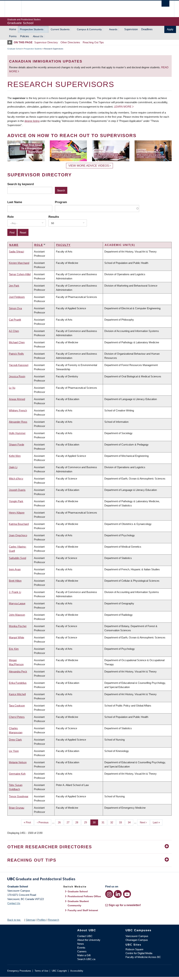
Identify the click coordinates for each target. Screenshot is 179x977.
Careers (82, 951)
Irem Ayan (15, 569)
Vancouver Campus (137, 936)
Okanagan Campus (137, 939)
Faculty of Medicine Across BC (143, 957)
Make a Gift (84, 955)
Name (14, 244)
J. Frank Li (15, 592)
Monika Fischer (18, 626)
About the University (88, 939)
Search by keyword (20, 184)
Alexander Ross (18, 421)
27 (69, 822)
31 (104, 822)
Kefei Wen (15, 455)
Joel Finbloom (17, 296)
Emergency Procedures (19, 970)
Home (12, 29)
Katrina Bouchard (19, 523)
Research (53, 919)
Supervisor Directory (46, 42)
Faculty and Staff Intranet (83, 910)
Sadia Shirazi (16, 251)
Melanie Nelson (18, 762)
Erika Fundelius (18, 682)
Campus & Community (89, 29)
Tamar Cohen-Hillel (20, 274)
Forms (13, 36)
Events (81, 947)
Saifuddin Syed (17, 558)
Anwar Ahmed (17, 399)
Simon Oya (15, 308)
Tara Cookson (17, 705)
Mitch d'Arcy (16, 478)
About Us (38, 36)
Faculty (63, 244)
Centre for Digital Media (139, 953)
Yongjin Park (16, 501)
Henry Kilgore (16, 512)
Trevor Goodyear (18, 796)
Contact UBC (84, 936)
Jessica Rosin (17, 376)
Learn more (122, 106)
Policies (24, 36)
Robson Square (134, 949)
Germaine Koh (17, 773)
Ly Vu (12, 387)
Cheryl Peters (17, 716)
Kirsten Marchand (19, 262)
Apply (170, 29)
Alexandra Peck (18, 671)
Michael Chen (17, 342)
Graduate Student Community (78, 903)
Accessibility (76, 970)
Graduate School (14, 49)
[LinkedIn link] (118, 894)
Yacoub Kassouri (18, 365)
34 (130, 822)
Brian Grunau (16, 807)
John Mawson (17, 614)
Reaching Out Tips (93, 42)
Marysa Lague (17, 603)
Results (53, 216)
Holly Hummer (17, 433)
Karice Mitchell (17, 694)
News (80, 943)
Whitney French (18, 410)
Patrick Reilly (16, 353)
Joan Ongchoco (18, 535)
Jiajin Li (13, 467)
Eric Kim (14, 648)
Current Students (60, 29)
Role (10, 216)
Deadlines (147, 29)
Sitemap (30, 919)
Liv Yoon (14, 750)
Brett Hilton (15, 580)
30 (95, 822)
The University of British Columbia (15, 9)
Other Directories (70, 42)
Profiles (41, 919)
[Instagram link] (109, 894)
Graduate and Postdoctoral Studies (89, 879)
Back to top (14, 919)
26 (60, 822)
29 (87, 822)
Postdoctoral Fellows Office (84, 896)
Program (61, 202)
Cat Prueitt (15, 319)
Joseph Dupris (17, 489)
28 (78, 822)
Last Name (14, 202)
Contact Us (13, 903)
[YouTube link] (127, 894)
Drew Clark (15, 739)
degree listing (32, 120)
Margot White (16, 637)
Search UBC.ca (86, 959)
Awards (113, 29)
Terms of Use (41, 970)
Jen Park (14, 285)
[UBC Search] (165, 4)
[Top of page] (10, 42)
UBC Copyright (59, 970)
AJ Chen (14, 331)
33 (121, 822)
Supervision (131, 29)
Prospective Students (31, 29)
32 (113, 822)
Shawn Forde (16, 444)
